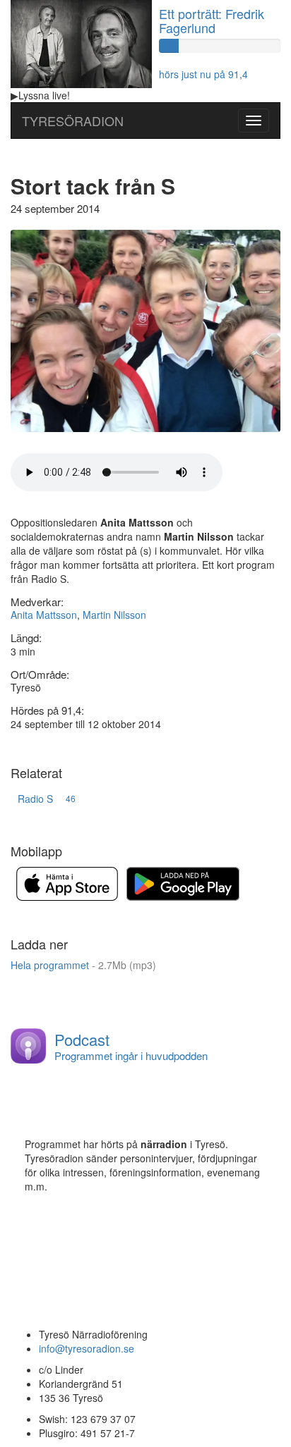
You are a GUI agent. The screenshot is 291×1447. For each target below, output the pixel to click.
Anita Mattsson (44, 615)
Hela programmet (83, 965)
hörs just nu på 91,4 (203, 74)
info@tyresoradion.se (86, 1348)
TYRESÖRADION (73, 120)
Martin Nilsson (114, 615)
